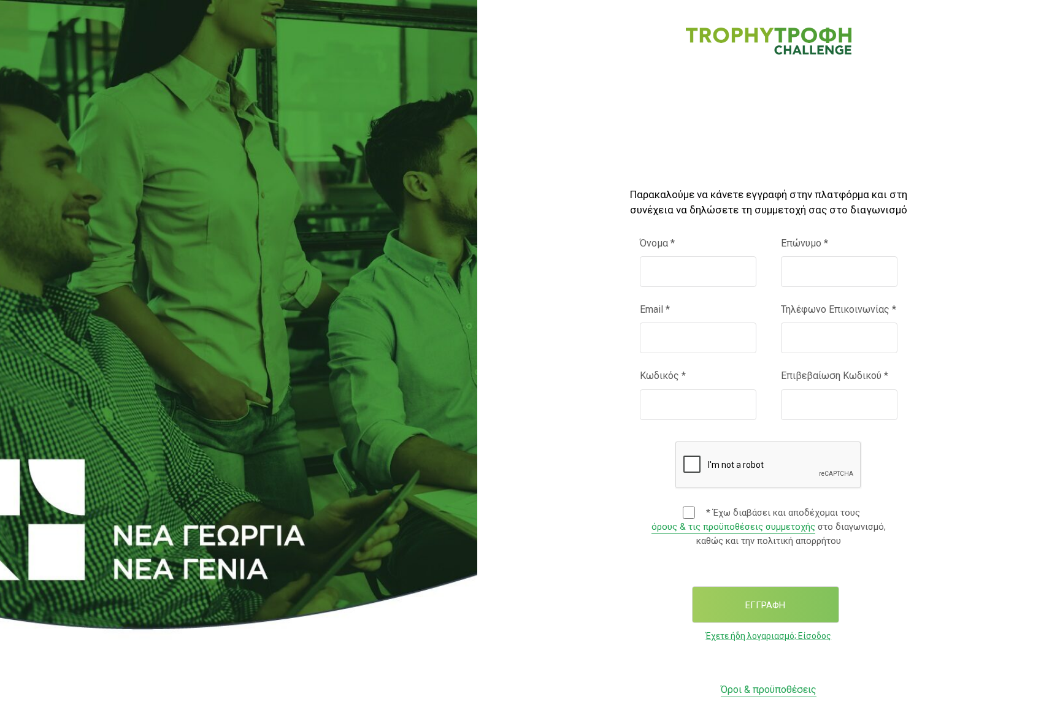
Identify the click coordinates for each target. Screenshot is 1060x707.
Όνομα (657, 243)
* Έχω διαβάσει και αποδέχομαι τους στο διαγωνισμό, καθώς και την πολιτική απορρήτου (768, 526)
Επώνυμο (804, 243)
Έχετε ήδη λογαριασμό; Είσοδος (768, 636)
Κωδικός (663, 375)
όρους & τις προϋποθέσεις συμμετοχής (733, 526)
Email (655, 309)
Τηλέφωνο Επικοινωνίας (838, 309)
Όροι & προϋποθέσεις (768, 689)
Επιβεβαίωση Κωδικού (834, 375)
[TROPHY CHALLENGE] (768, 40)
